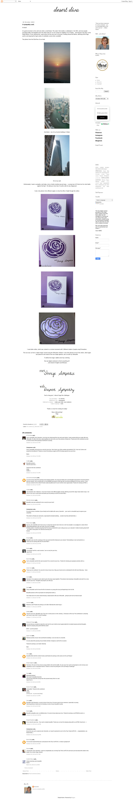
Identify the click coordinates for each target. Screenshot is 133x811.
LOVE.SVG (97, 177)
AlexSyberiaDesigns (101, 169)
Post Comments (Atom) (34, 773)
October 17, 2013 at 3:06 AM (33, 572)
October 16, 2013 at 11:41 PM (33, 554)
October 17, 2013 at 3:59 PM (33, 631)
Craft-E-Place (29, 759)
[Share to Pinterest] (47, 424)
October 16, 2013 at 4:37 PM (33, 442)
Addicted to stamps (48, 402)
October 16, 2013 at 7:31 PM (33, 456)
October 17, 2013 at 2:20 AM (33, 563)
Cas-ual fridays (53, 398)
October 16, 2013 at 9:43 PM (33, 504)
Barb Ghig (29, 559)
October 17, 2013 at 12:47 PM (33, 617)
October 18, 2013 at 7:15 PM (33, 695)
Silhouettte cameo (39, 426)
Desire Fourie (29, 687)
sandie (28, 489)
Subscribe (102, 117)
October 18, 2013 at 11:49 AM (33, 658)
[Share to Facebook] (46, 424)
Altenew (98, 171)
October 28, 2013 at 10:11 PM (33, 734)
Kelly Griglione (30, 662)
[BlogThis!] (42, 424)
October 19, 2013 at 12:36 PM (33, 715)
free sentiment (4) (102, 187)
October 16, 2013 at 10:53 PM (33, 533)
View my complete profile (38, 789)
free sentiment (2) (30, 426)
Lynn (27, 577)
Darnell (28, 748)
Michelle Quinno (30, 500)
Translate (101, 203)
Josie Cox (29, 568)
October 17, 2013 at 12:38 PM (33, 606)
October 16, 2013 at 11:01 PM (33, 543)
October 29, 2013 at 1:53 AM (33, 743)
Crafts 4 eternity (55, 403)
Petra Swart (29, 523)
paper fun (28, 635)
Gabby (28, 611)
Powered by (98, 124)
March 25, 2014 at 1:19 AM (33, 764)
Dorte (27, 548)
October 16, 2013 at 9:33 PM (33, 495)
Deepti (28, 538)
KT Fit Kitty (29, 435)
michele (28, 602)
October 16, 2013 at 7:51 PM (33, 484)
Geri (27, 587)
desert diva (66, 9)
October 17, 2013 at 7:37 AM (33, 597)
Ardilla (28, 461)
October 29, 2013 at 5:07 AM (33, 754)
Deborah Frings (30, 622)
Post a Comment (29, 768)
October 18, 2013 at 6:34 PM (33, 682)
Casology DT (105, 172)
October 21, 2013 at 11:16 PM (33, 724)
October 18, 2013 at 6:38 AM (33, 649)
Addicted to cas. (53, 400)
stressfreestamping (31, 477)
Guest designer (104, 175)
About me (99, 82)
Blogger (73, 797)
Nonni (27, 711)
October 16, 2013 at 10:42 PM (33, 518)
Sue (27, 673)
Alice (27, 654)
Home (57, 771)
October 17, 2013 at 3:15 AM (33, 582)
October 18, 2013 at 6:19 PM (33, 668)
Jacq (27, 700)
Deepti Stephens (30, 720)
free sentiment (104, 183)
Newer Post (25, 771)
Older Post (88, 771)
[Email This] (40, 424)
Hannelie (36, 786)
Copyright (99, 84)
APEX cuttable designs (102, 167)
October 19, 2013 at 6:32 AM (33, 706)
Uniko (102, 181)
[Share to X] (44, 424)
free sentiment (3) (102, 185)
